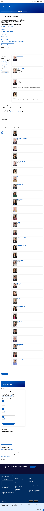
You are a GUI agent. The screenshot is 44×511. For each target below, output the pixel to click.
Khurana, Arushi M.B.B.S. (20, 199)
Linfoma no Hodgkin (8, 7)
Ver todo (2, 133)
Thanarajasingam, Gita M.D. (21, 306)
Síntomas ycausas (3, 11)
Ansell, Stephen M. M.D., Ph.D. (21, 146)
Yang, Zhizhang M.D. (20, 359)
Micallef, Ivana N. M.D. (20, 260)
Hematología (3, 29)
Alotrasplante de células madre (5, 433)
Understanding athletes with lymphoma (6, 444)
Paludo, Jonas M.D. (20, 275)
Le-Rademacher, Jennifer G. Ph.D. (22, 214)
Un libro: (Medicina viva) (7, 449)
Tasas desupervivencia (15, 11)
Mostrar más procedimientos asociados (6, 438)
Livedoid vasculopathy (5, 418)
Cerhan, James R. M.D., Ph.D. (21, 161)
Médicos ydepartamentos (20, 11)
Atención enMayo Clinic (24, 11)
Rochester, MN (4, 55)
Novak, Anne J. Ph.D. (20, 268)
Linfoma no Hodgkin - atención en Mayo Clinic (7, 370)
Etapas (11, 11)
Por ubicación (2, 53)
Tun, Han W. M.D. (19, 329)
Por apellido (2, 58)
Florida (2, 131)
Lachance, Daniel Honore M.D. (21, 207)
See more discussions (8, 423)
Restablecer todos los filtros (5, 72)
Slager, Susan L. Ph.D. (20, 298)
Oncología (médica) (4, 36)
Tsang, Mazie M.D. (19, 321)
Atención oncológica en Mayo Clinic (7, 26)
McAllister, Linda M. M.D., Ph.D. (21, 245)
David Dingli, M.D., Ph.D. (20, 79)
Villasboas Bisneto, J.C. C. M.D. (21, 336)
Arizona (2, 130)
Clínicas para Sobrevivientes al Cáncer (7, 27)
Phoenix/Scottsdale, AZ (5, 56)
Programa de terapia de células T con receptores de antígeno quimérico (13, 41)
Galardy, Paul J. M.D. (20, 184)
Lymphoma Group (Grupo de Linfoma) (7, 32)
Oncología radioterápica (5, 39)
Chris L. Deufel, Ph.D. (20, 56)
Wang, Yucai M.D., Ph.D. (20, 344)
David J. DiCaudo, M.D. (20, 68)
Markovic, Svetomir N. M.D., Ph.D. (22, 237)
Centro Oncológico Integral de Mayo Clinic (15, 111)
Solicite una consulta (5, 373)
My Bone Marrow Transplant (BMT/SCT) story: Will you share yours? (7, 411)
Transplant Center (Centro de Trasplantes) (8, 44)
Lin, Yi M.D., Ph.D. (19, 222)
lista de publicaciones (8, 120)
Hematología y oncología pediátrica (7, 31)
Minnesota (2, 132)
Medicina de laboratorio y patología (7, 34)
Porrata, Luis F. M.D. (20, 283)
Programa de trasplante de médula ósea (7, 43)
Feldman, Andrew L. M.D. (20, 176)
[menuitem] (3, 11)
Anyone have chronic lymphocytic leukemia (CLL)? (8, 403)
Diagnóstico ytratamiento (7, 11)
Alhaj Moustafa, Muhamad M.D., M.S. (22, 138)
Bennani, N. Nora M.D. (20, 153)
